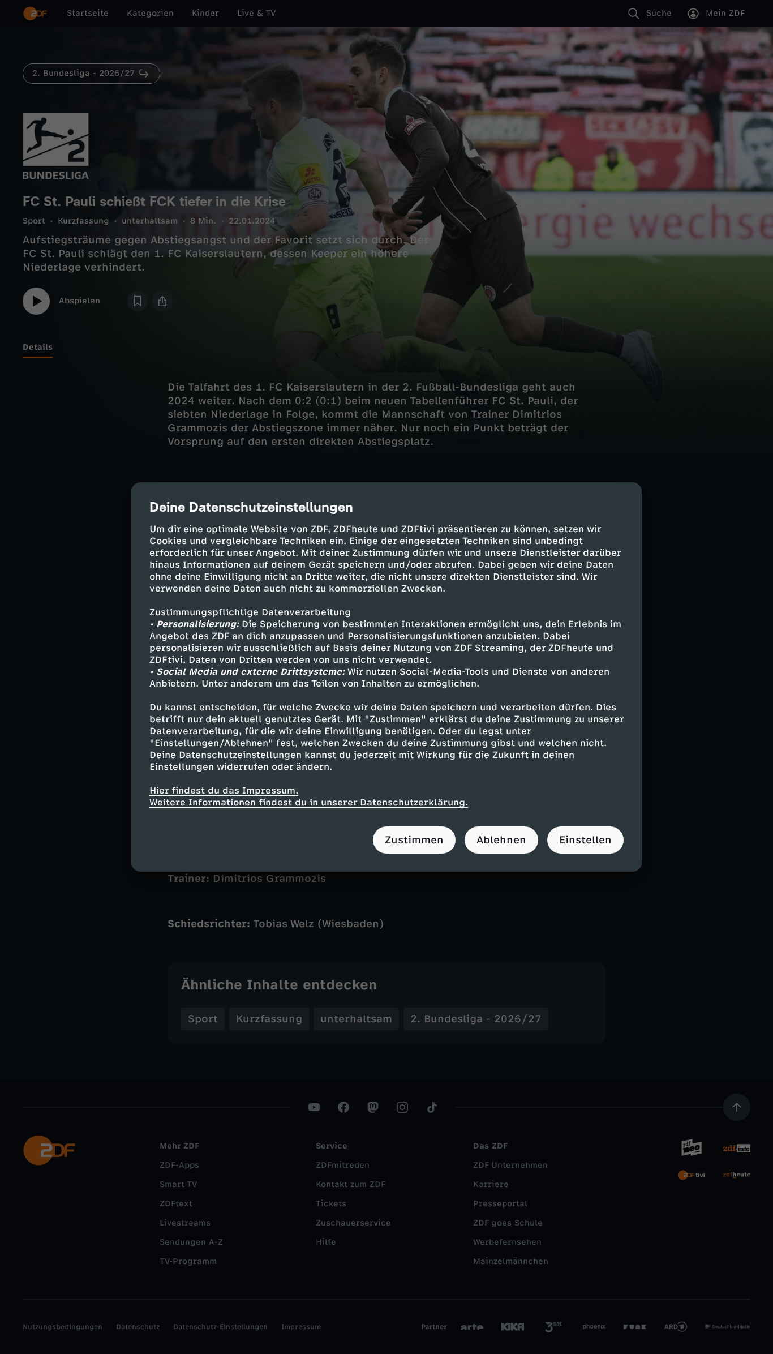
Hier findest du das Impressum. (223, 790)
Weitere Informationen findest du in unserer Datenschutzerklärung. (308, 802)
